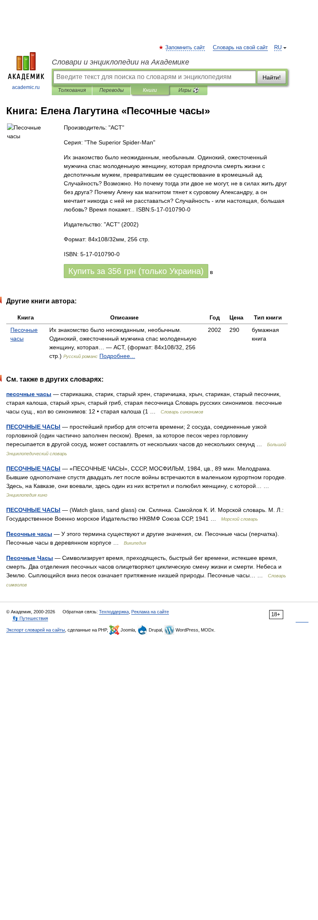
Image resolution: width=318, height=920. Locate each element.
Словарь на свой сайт (240, 47)
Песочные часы (29, 534)
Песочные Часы (29, 558)
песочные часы (28, 394)
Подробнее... (117, 356)
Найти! (272, 77)
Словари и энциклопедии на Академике (120, 62)
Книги (150, 90)
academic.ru (26, 87)
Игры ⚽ (188, 90)
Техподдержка (114, 611)
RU (278, 47)
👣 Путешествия (30, 618)
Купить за (136, 271)
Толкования (72, 90)
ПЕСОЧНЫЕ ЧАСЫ (33, 426)
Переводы (111, 90)
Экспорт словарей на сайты (35, 629)
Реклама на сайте (150, 611)
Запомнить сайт (185, 47)
